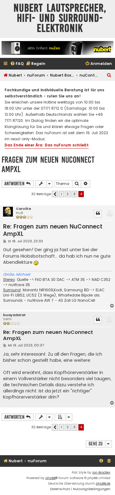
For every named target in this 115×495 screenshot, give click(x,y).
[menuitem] (17, 64)
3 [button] (74, 193)
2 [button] (68, 193)
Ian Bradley (101, 472)
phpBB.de (103, 483)
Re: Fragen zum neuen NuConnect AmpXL (52, 230)
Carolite (23, 209)
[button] (55, 194)
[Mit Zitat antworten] (98, 213)
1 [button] (61, 193)
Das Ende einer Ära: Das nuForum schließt (47, 145)
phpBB (50, 478)
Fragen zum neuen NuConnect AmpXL (48, 164)
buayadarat (14, 315)
